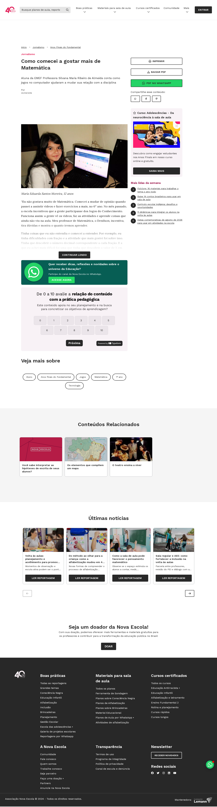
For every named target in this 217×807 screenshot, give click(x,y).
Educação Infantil (51, 697)
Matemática (101, 377)
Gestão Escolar (49, 721)
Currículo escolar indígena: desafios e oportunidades (155, 206)
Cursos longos (159, 717)
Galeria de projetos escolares (58, 731)
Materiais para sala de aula (114, 8)
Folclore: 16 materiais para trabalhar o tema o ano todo (156, 190)
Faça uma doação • (52, 778)
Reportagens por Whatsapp (56, 736)
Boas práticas (84, 8)
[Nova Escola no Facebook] (152, 773)
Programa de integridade (111, 759)
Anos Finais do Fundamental (65, 47)
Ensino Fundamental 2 (165, 702)
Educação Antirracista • (165, 687)
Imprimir (158, 61)
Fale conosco (48, 759)
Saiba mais (156, 170)
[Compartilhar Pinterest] (156, 99)
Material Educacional (108, 712)
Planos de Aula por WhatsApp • (115, 717)
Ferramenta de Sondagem (112, 693)
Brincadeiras (47, 712)
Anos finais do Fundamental (56, 377)
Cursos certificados (148, 8)
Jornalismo (38, 47)
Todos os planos (105, 688)
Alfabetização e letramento (167, 697)
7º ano (119, 377)
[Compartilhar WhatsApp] (135, 99)
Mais (186, 8)
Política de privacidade (109, 763)
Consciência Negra (51, 692)
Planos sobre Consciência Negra (115, 698)
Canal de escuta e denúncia (113, 768)
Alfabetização (48, 702)
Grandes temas (49, 687)
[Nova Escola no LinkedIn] (169, 773)
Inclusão (45, 707)
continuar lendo (74, 254)
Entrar (203, 9)
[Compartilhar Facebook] (146, 99)
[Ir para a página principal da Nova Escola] (10, 10)
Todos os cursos (161, 683)
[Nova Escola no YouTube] (174, 773)
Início (24, 47)
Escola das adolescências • (56, 726)
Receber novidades (166, 755)
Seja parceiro (48, 773)
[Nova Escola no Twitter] (158, 773)
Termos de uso (105, 754)
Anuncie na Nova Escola (55, 788)
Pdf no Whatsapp (158, 83)
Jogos (82, 377)
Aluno (29, 377)
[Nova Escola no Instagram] (164, 773)
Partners (45, 783)
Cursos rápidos (160, 712)
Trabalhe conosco (51, 768)
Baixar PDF (158, 71)
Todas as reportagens (53, 683)
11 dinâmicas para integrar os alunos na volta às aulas (156, 213)
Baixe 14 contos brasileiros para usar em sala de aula (157, 198)
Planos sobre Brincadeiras (111, 708)
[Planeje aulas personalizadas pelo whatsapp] (210, 764)
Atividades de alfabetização (112, 722)
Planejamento (48, 717)
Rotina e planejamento (165, 707)
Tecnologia (74, 385)
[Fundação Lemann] (203, 800)
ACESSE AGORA (61, 279)
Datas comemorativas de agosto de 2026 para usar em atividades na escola (157, 221)
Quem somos (48, 763)
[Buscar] (67, 10)
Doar (109, 646)
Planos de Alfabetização (110, 703)
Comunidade (171, 8)
